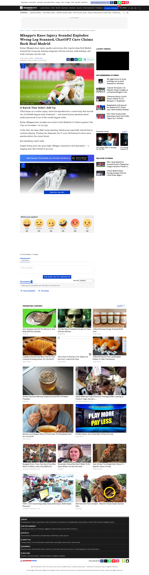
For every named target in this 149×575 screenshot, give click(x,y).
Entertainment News (27, 529)
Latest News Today (42, 522)
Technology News (80, 549)
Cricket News (35, 535)
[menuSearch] (139, 8)
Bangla (67, 2)
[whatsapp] (119, 2)
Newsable (32, 2)
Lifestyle (98, 8)
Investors (115, 566)
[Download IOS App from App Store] (127, 560)
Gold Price (49, 549)
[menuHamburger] (135, 8)
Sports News (25, 535)
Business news (26, 549)
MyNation (84, 2)
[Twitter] (115, 2)
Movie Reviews (57, 529)
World (58, 8)
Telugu (57, 2)
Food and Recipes (38, 542)
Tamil (63, 2)
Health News (49, 542)
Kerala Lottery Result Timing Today (99, 12)
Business (64, 8)
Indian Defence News (96, 522)
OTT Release (40, 529)
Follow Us (90, 59)
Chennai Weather (45, 556)
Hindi (72, 2)
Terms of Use (46, 566)
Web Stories (76, 542)
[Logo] (29, 8)
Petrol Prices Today (80, 12)
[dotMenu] (129, 8)
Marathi (77, 2)
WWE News (55, 535)
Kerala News (83, 522)
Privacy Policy (56, 566)
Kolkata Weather (35, 12)
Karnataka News (72, 522)
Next (127, 12)
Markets (72, 8)
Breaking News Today (28, 522)
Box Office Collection (70, 529)
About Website (36, 566)
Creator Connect (111, 8)
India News (53, 522)
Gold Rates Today (49, 12)
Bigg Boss (48, 529)
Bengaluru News (109, 522)
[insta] (127, 2)
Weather (24, 556)
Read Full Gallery (57, 192)
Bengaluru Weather (59, 556)
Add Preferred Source (98, 2)
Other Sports (64, 535)
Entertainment (88, 8)
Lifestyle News (26, 542)
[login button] (132, 8)
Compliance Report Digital (102, 566)
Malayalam (24, 2)
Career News (66, 542)
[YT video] (123, 2)
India (53, 8)
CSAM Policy (66, 566)
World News (62, 522)
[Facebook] (111, 2)
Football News (45, 535)
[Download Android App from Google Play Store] (123, 560)
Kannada (40, 2)
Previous (124, 12)
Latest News (45, 8)
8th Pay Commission (67, 549)
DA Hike (56, 549)
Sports (79, 8)
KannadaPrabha (49, 2)
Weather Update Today (64, 12)
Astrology (58, 542)
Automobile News (93, 549)
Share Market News (38, 549)
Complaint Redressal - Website (81, 566)
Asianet (28, 560)
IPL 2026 (123, 8)
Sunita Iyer (39, 58)
